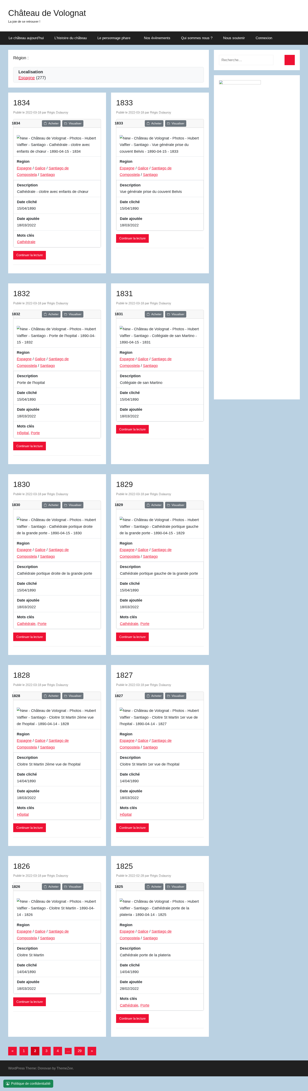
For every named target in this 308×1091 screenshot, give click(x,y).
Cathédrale (26, 242)
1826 (21, 866)
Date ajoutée (28, 219)
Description (27, 185)
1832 (21, 293)
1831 (124, 293)
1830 (21, 484)
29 (80, 1051)
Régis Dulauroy (57, 112)
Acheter (53, 123)
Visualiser (75, 123)
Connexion (264, 38)
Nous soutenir (234, 38)
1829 (124, 484)
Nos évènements (157, 38)
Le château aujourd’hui (26, 38)
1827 (124, 675)
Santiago (47, 175)
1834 (21, 102)
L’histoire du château (70, 38)
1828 (21, 675)
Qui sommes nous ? (196, 38)
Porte (35, 433)
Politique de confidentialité (30, 1083)
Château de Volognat (47, 13)
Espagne (26, 77)
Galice (40, 168)
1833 (124, 102)
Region (23, 161)
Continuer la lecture (29, 255)
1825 (124, 866)
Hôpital (23, 433)
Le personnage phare (113, 38)
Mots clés (25, 235)
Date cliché (27, 202)
